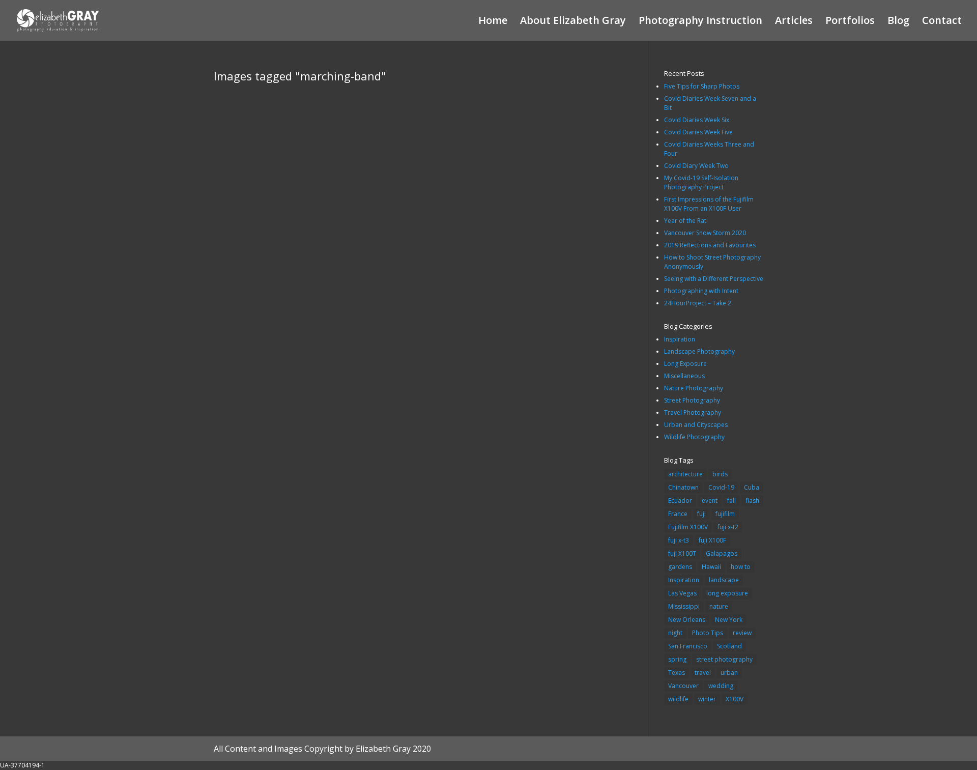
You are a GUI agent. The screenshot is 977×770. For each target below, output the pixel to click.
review (742, 633)
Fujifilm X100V (688, 527)
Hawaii (711, 566)
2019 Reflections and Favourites (710, 245)
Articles (794, 22)
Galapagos (721, 553)
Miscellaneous (684, 376)
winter (707, 699)
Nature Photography (693, 388)
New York (728, 619)
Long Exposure (685, 363)
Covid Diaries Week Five (698, 132)
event (709, 500)
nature (718, 606)
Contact (942, 22)
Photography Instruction (700, 22)
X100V (734, 699)
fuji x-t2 (727, 527)
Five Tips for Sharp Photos (701, 86)
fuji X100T (682, 553)
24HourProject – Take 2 (697, 303)
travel (703, 672)
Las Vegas (682, 593)
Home (492, 22)
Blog (898, 22)
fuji (701, 513)
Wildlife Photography (694, 437)
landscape (724, 580)
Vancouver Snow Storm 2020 (705, 233)
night (675, 633)
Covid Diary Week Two (696, 165)
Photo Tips (707, 633)
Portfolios (850, 22)
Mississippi (684, 606)
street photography (724, 659)
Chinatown (683, 487)
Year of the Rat (685, 220)
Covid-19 (721, 487)
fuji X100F (712, 540)
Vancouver (683, 685)
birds (720, 474)
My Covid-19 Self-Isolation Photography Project (701, 182)
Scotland (729, 646)
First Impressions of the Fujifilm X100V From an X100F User (709, 204)
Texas (676, 672)
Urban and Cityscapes (696, 424)
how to (741, 566)
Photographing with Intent (701, 291)
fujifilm (725, 513)
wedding (720, 685)
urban (729, 672)
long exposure (727, 593)
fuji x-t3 (678, 540)
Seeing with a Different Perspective (713, 278)
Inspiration (679, 339)
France (677, 513)
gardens (680, 566)
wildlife (678, 699)
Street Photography (692, 400)
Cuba (751, 487)
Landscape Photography (699, 351)
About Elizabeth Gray (573, 22)
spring (677, 659)
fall (731, 500)
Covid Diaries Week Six (696, 120)
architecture (685, 474)
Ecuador (680, 500)
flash (752, 500)
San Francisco (687, 646)
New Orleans (686, 619)
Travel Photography (692, 412)
